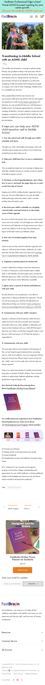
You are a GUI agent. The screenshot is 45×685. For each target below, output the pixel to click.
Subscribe (31, 583)
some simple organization (28, 102)
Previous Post (15, 507)
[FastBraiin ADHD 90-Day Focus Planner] (12, 403)
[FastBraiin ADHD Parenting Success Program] (22, 437)
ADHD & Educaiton (14, 487)
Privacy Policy (6, 673)
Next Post (33, 507)
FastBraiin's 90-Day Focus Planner (21, 388)
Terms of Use (18, 673)
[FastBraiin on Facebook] (13, 680)
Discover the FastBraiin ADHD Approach (22, 11)
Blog (5, 64)
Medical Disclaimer (31, 673)
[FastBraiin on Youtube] (17, 680)
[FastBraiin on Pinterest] (22, 680)
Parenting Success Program (16, 425)
